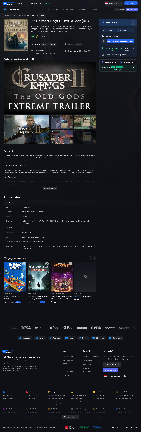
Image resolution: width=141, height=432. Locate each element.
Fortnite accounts (8, 395)
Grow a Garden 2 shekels (123, 415)
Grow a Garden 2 (124, 409)
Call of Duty (32, 409)
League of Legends (58, 392)
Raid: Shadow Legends (81, 409)
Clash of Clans (79, 392)
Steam (19, 16)
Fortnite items (7, 401)
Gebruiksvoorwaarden (91, 356)
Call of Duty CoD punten (33, 418)
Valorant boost (30, 401)
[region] (50, 280)
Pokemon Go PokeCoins (100, 415)
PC (14, 16)
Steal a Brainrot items (9, 412)
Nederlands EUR (116, 3)
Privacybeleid (88, 360)
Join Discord (133, 9)
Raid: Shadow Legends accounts (80, 412)
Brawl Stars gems (98, 401)
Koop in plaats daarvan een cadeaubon (120, 41)
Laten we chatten (113, 364)
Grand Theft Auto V (126, 392)
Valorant (31, 392)
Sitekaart (66, 375)
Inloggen (130, 3)
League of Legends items (55, 401)
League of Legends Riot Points (57, 404)
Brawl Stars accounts (99, 395)
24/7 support (121, 9)
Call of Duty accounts (32, 412)
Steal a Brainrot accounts (11, 415)
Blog (64, 367)
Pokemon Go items (98, 418)
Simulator (45, 44)
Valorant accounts (31, 395)
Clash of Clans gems (77, 401)
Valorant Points (30, 398)
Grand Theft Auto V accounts (125, 395)
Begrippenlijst (67, 371)
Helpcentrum (67, 356)
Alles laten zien (69, 417)
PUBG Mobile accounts (55, 412)
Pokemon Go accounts (100, 412)
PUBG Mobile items (53, 418)
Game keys (7, 16)
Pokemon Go (100, 409)
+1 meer (53, 44)
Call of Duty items (31, 415)
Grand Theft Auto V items (123, 398)
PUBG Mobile (55, 409)
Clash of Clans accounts (78, 395)
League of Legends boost (55, 398)
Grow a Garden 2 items (123, 412)
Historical (78, 44)
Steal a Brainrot (11, 409)
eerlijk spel (87, 364)
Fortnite (9, 392)
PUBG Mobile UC (53, 415)
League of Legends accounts (57, 395)
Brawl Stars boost (98, 398)
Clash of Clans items (77, 398)
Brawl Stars (100, 392)
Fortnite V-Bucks (8, 398)
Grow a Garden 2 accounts (124, 418)
